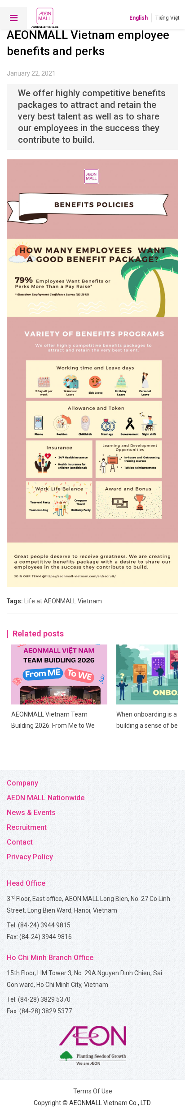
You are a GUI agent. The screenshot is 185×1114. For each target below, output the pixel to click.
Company (22, 783)
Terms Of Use (92, 1091)
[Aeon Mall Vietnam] (44, 18)
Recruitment (27, 827)
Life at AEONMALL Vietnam (63, 601)
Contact (20, 842)
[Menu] (13, 18)
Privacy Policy (30, 857)
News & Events (31, 812)
